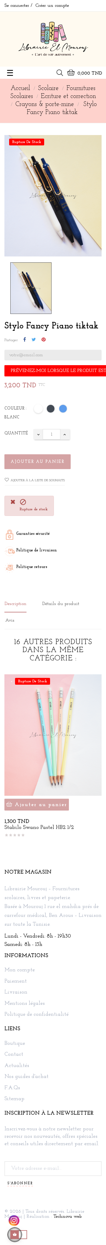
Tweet (34, 340)
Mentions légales (24, 1003)
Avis (9, 620)
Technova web (67, 1216)
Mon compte (19, 970)
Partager (24, 340)
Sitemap (14, 1099)
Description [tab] (15, 603)
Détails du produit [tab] (60, 603)
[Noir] (51, 409)
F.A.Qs (12, 1088)
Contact (13, 1054)
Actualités (16, 1065)
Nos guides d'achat (26, 1076)
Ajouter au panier (37, 462)
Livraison (15, 992)
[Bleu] (63, 409)
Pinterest (44, 340)
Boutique (14, 1043)
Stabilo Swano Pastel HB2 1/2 (39, 827)
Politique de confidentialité (36, 1014)
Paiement (15, 981)
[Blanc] (38, 409)
